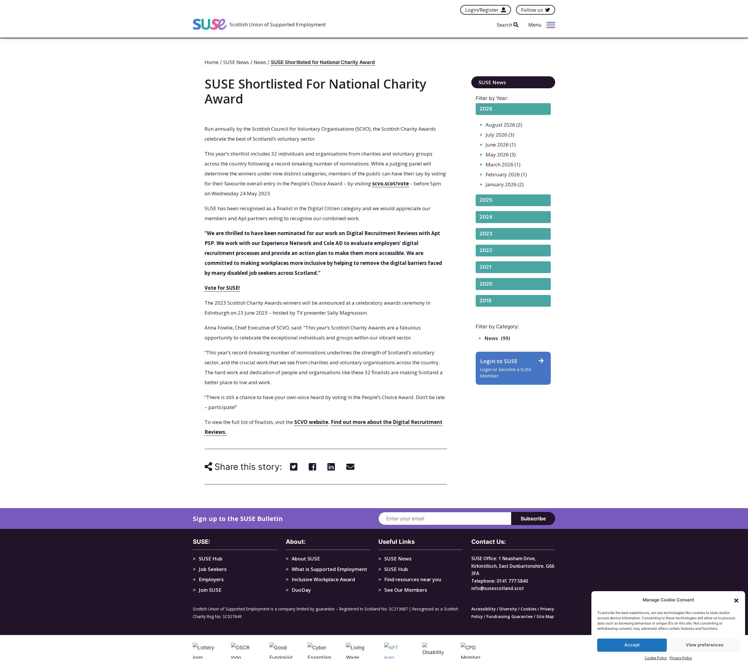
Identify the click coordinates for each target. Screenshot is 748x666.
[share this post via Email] (350, 466)
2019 (485, 300)
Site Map (545, 616)
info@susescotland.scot (497, 588)
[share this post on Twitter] (294, 466)
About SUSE (306, 558)
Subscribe (533, 519)
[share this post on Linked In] (331, 466)
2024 (485, 217)
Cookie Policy (656, 657)
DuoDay (301, 589)
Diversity (508, 609)
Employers (211, 579)
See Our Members (405, 589)
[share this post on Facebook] (312, 466)
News (491, 338)
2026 (485, 109)
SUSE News (492, 82)
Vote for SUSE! (222, 287)
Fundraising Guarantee (509, 616)
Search (505, 24)
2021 (485, 267)
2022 (485, 250)
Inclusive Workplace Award (323, 579)
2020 (485, 284)
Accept (632, 645)
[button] (736, 600)
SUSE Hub (210, 558)
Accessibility (483, 609)
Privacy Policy (681, 657)
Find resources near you (412, 579)
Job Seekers (213, 569)
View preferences (704, 645)
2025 (485, 200)
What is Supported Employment (329, 569)
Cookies (528, 609)
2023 (485, 234)
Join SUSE (210, 589)
